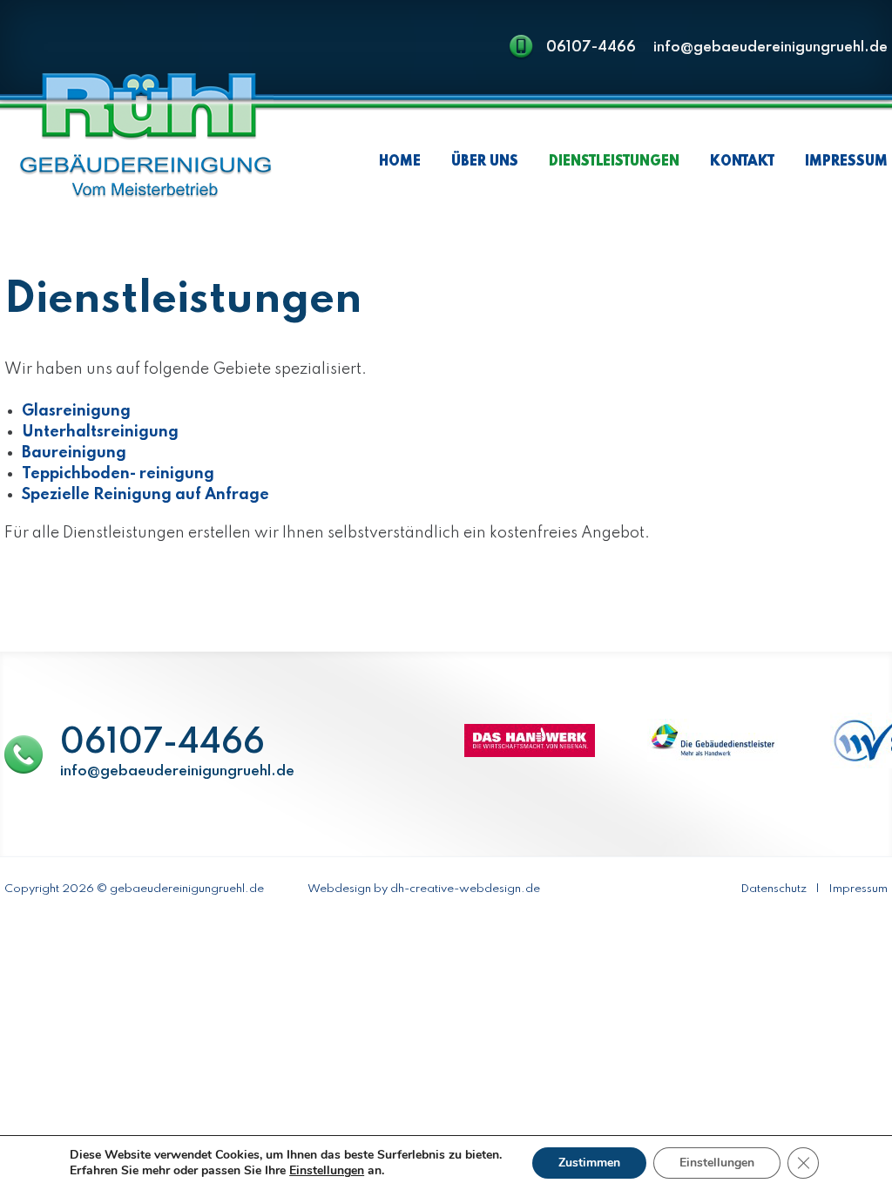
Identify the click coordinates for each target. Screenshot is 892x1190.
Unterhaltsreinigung (100, 432)
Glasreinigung (76, 411)
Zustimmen (589, 1162)
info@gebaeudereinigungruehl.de (770, 47)
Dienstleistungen (614, 162)
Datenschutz (773, 889)
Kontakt (742, 162)
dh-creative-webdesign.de (465, 889)
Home (400, 162)
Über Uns (484, 162)
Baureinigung (74, 453)
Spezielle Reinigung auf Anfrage (145, 495)
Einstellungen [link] (326, 1170)
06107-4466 (591, 47)
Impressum (846, 162)
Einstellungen (716, 1162)
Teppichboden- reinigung (118, 474)
